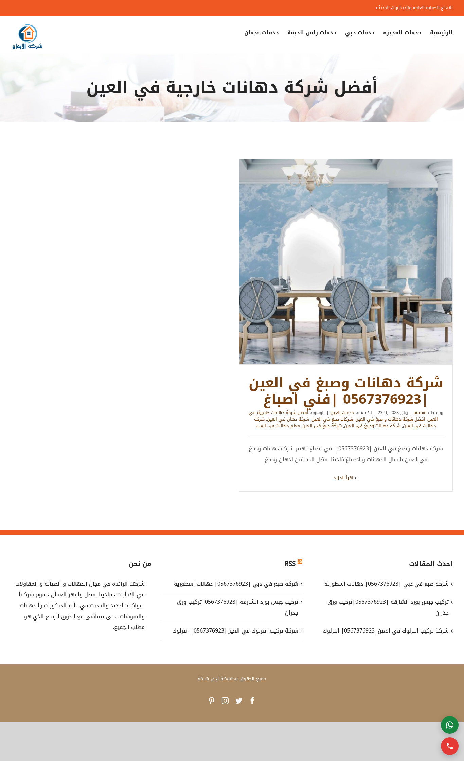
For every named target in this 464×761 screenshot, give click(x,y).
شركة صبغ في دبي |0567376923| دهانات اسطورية (236, 583)
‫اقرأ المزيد (344, 477)
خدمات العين (342, 412)
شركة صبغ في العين (322, 425)
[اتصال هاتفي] (450, 746)
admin (420, 412)
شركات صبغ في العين (332, 419)
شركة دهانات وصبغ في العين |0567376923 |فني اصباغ (345, 261)
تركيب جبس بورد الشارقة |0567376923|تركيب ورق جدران (237, 607)
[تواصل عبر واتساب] (450, 725)
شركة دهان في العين (288, 419)
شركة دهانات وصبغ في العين (372, 425)
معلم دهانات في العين (278, 425)
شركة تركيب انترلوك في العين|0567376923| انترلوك (235, 630)
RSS (290, 564)
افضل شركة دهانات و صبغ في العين (390, 419)
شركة (203, 679)
